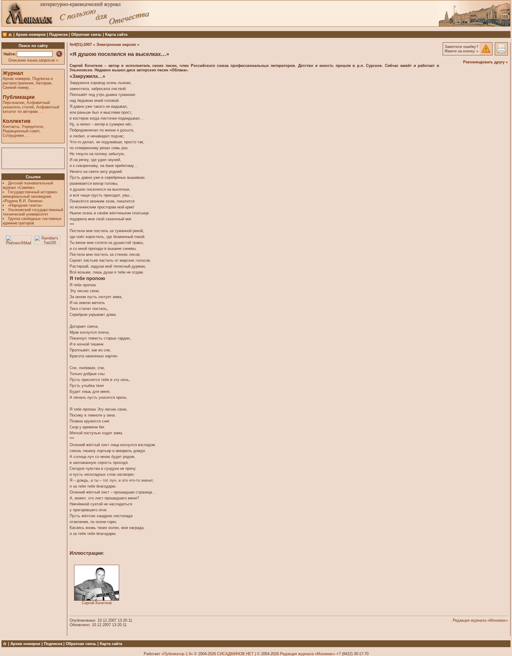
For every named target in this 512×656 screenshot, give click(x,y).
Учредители (32, 126)
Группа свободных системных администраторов (32, 220)
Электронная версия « (117, 44)
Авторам (43, 83)
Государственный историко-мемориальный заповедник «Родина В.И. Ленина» (30, 196)
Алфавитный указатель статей (26, 104)
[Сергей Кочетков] (96, 599)
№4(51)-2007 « (82, 44)
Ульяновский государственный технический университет (33, 212)
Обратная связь (86, 34)
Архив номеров (31, 34)
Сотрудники (13, 135)
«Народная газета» (25, 205)
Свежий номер (15, 87)
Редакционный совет (21, 131)
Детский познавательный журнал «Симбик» (28, 185)
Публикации (19, 97)
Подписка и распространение (28, 80)
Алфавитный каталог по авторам (31, 109)
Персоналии (13, 102)
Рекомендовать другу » (485, 62)
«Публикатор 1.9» (177, 654)
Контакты (11, 126)
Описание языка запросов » (33, 60)
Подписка (58, 34)
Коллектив (17, 121)
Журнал (13, 73)
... (32, 87)
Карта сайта (116, 34)
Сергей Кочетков (97, 603)
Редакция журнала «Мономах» (480, 620)
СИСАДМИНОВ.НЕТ (235, 654)
